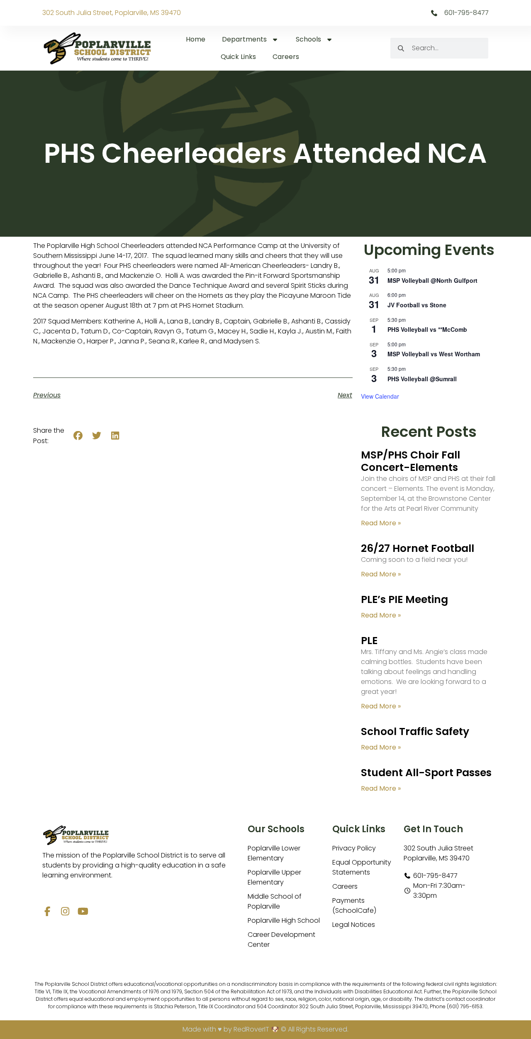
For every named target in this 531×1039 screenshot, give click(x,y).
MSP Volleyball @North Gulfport (432, 280)
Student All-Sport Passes (426, 772)
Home (195, 39)
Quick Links (238, 56)
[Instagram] (65, 911)
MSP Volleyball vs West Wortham (433, 354)
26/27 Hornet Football (417, 548)
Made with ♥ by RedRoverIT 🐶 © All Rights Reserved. (265, 1029)
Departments (244, 39)
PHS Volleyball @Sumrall (422, 379)
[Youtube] (83, 911)
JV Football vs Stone (416, 305)
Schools (308, 39)
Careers (286, 56)
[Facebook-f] (47, 911)
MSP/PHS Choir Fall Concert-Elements (410, 461)
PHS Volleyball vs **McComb (427, 329)
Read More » (381, 523)
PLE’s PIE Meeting (404, 599)
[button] (78, 436)
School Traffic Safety (415, 731)
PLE (369, 640)
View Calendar (380, 396)
